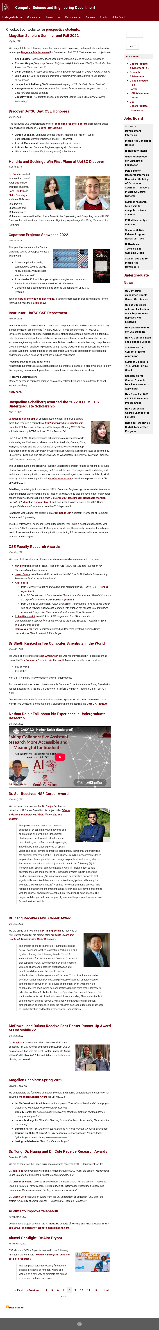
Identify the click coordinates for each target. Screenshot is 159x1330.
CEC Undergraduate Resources (139, 106)
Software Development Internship (133, 130)
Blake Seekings (18, 195)
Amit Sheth (21, 582)
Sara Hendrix (16, 191)
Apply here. (15, 391)
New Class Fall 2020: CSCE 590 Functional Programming (137, 398)
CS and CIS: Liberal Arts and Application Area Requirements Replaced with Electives (137, 313)
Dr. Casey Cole (17, 1196)
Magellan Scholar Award (35, 52)
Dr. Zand (13, 174)
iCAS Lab (14, 182)
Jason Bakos (22, 574)
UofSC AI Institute (97, 703)
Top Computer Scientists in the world (42, 660)
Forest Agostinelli (63, 599)
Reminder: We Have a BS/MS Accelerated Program (137, 427)
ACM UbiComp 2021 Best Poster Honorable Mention (75, 497)
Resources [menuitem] (71, 17)
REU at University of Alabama (137, 222)
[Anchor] (7, 36)
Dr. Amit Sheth (49, 655)
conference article (60, 478)
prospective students (62, 29)
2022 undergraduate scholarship (64, 423)
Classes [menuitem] (90, 17)
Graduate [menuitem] (32, 17)
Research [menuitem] (51, 17)
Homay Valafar (23, 629)
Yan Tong (20, 565)
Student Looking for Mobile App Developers (137, 262)
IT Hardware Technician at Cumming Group (134, 248)
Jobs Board (133, 118)
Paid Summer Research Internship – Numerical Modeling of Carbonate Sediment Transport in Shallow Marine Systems (138, 183)
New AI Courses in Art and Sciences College (138, 339)
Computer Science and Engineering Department (55, 7)
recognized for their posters (70, 123)
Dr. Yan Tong (16, 1170)
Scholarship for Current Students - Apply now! (136, 351)
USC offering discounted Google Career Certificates (136, 295)
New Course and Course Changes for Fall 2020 (137, 412)
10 (82, 1290)
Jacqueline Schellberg (22, 418)
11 (89, 1290)
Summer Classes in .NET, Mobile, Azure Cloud (136, 366)
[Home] (6, 7)
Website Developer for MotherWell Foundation (136, 160)
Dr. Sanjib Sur (63, 512)
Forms (133, 89)
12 (96, 1290)
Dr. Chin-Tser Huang (20, 1181)
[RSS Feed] (79, 1324)
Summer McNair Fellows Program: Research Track (135, 234)
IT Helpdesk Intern (136, 150)
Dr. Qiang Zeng (51, 930)
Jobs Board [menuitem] (118, 17)
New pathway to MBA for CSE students (137, 329)
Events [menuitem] (103, 17)
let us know (39, 302)
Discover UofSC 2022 (49, 127)
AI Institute (52, 1223)
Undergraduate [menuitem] (10, 17)
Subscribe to (16, 1307)
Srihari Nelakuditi (25, 616)
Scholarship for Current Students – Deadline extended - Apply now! (137, 382)
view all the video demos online (36, 298)
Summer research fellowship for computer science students (136, 208)
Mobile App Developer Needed (138, 142)
